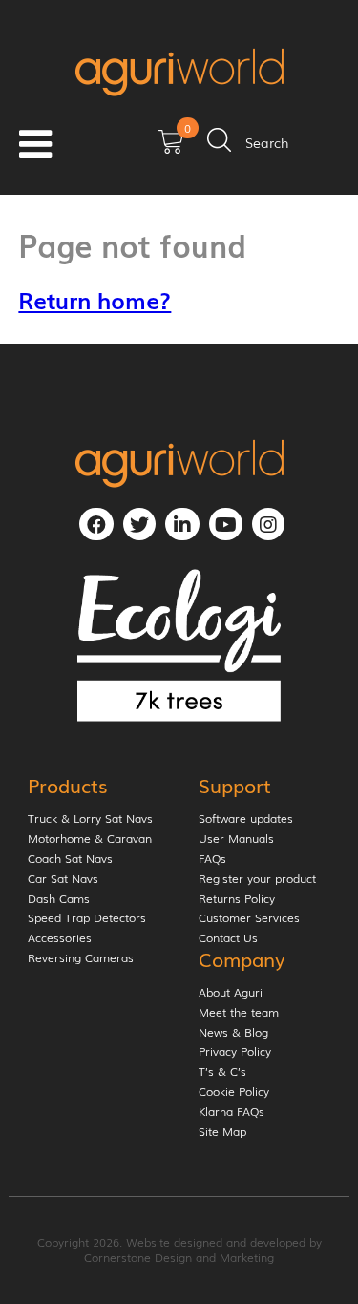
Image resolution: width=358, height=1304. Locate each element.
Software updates (246, 819)
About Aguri (231, 992)
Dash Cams (59, 899)
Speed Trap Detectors (87, 918)
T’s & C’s (222, 1072)
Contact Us (228, 938)
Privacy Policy (235, 1052)
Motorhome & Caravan (90, 839)
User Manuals (236, 839)
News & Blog (233, 1033)
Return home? (94, 299)
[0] (171, 148)
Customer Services (249, 918)
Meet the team (239, 1012)
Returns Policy (237, 899)
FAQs (212, 859)
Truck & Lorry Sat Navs (90, 819)
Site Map (222, 1132)
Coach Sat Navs (70, 859)
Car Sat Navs (63, 879)
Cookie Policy (234, 1092)
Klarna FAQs (231, 1112)
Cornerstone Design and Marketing (179, 1257)
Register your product (257, 879)
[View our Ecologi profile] (178, 645)
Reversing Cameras (81, 958)
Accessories (60, 938)
